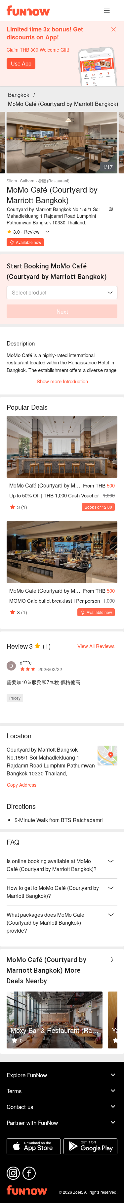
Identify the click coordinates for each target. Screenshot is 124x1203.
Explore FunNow (27, 1075)
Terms (14, 1091)
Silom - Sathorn (20, 180)
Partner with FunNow (32, 1122)
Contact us (20, 1106)
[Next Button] (112, 959)
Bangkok (18, 94)
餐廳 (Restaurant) (53, 180)
